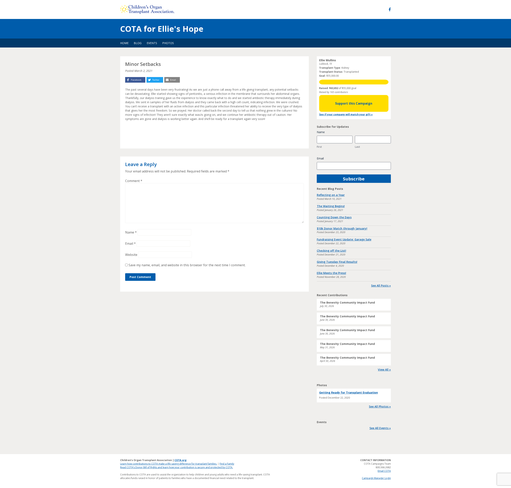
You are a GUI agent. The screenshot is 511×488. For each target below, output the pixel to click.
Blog (138, 43)
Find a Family (227, 463)
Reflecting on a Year (331, 195)
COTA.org (180, 460)
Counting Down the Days (334, 217)
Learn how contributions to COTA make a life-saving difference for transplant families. (168, 463)
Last (357, 146)
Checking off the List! (331, 250)
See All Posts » (381, 285)
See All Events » (380, 428)
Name (131, 232)
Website (131, 254)
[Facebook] (390, 9)
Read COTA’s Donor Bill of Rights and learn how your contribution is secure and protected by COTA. (176, 467)
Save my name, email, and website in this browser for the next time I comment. (187, 265)
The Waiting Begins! (331, 206)
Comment (133, 181)
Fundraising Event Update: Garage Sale (344, 239)
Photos (168, 43)
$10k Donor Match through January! (342, 228)
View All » (384, 369)
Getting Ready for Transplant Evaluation (348, 392)
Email (130, 243)
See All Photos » (380, 406)
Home (124, 43)
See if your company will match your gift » (346, 114)
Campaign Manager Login (376, 478)
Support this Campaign (353, 103)
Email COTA (384, 471)
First (319, 146)
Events (152, 43)
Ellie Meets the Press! (331, 273)
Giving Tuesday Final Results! (337, 262)
